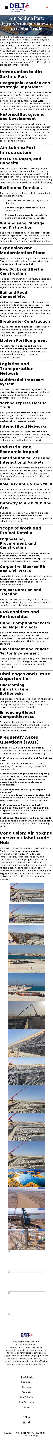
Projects (26, 1392)
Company (26, 1382)
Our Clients (26, 1397)
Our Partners (26, 1402)
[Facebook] (29, 1422)
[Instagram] (23, 1422)
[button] (6, 7)
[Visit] (47, 7)
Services (26, 1387)
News (26, 1407)
